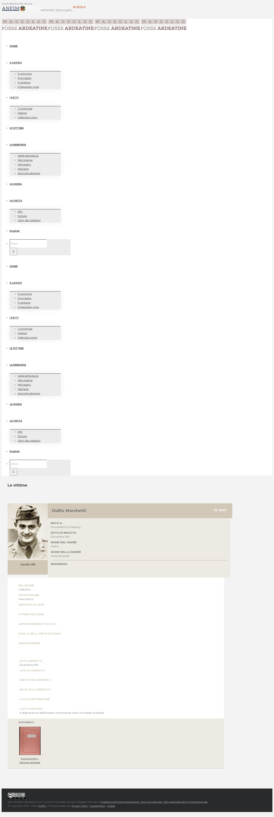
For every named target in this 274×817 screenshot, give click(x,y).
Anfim (42, 805)
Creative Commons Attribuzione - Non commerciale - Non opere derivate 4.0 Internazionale (154, 801)
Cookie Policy (97, 805)
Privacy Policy (80, 805)
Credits (111, 805)
